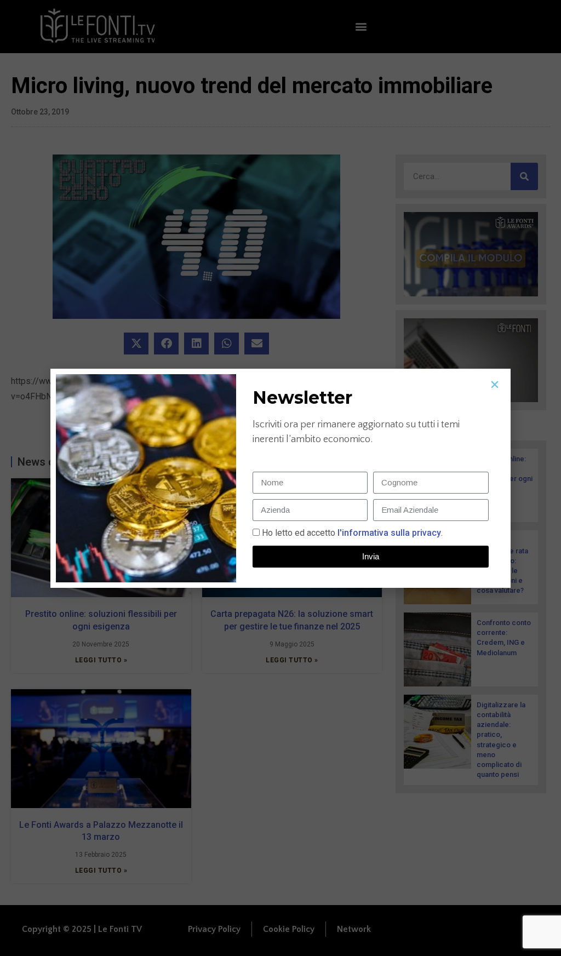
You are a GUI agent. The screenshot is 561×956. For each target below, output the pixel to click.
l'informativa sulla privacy (388, 533)
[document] (280, 478)
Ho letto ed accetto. (352, 533)
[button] (495, 385)
